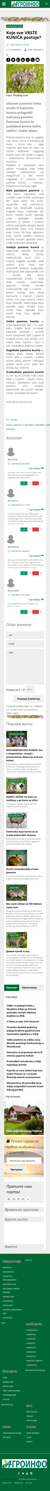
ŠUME (5, 1377)
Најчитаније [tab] (29, 987)
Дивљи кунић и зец (17, 951)
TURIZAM (29, 1416)
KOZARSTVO (30, 1343)
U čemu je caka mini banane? (23, 1021)
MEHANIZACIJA (7, 1404)
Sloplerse (15, 500)
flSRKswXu (15, 547)
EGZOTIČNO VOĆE (9, 1284)
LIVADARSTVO (8, 1301)
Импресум (18, 1482)
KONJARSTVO (31, 1347)
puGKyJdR (15, 590)
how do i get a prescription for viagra (22, 567)
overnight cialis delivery (17, 472)
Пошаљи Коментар (28, 698)
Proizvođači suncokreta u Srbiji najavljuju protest (24, 1063)
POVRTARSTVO (8, 1272)
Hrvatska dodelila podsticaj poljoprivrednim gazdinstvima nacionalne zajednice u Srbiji (23, 1031)
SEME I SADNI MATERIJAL (11, 1391)
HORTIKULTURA (8, 1297)
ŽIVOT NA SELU (31, 1412)
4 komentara (15, 49)
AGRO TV (28, 1260)
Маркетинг (7, 1482)
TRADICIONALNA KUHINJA (12, 1433)
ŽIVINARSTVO (31, 1352)
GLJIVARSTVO (7, 1318)
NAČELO (29, 1441)
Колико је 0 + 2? (15, 689)
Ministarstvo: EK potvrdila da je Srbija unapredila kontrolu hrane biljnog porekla (25, 1086)
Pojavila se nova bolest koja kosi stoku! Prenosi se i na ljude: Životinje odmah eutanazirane (24, 1074)
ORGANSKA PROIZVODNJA (35, 1370)
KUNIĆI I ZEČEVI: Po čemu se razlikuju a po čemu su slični (22, 798)
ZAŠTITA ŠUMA (8, 1386)
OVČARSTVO (30, 1339)
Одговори (35, 468)
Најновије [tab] (11, 987)
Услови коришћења (28, 1479)
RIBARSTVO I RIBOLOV (34, 1361)
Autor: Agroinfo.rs (35, 49)
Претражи (16, 1169)
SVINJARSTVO (31, 1334)
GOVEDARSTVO (32, 1330)
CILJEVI (28, 1437)
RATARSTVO (7, 1267)
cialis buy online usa (16, 523)
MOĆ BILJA (6, 1437)
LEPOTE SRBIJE (31, 1420)
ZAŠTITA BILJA (7, 1305)
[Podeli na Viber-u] (33, 60)
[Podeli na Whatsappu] (28, 60)
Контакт (28, 1482)
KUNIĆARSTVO (31, 1365)
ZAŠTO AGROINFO (32, 1433)
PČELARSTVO (31, 1356)
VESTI (3, 1323)
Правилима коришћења (24, 709)
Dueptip (14, 459)
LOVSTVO (6, 1399)
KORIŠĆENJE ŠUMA (9, 1395)
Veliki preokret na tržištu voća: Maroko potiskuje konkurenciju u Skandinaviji (25, 1043)
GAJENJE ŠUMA (8, 1382)
